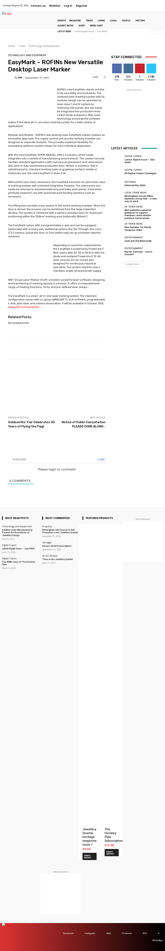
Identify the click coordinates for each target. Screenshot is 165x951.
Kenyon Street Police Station (57, 546)
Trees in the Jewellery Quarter (57, 559)
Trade (21, 46)
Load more (133, 264)
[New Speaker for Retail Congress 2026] (117, 227)
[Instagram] (139, 3)
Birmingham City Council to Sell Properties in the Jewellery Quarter (60, 531)
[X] (154, 3)
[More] (156, 349)
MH (20, 77)
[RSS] (138, 933)
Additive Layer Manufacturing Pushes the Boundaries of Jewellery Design (17, 532)
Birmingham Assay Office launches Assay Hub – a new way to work (141, 199)
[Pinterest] (149, 3)
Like (116, 65)
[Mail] (144, 3)
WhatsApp (157, 940)
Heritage (47, 542)
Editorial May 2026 (135, 185)
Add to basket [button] (87, 856)
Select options (110, 852)
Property (47, 526)
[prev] (154, 31)
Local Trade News (135, 193)
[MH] (11, 77)
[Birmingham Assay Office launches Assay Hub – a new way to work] (117, 196)
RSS (145, 933)
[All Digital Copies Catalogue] (117, 171)
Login (101, 459)
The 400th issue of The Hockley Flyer (18, 563)
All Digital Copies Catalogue (140, 173)
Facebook (68, 933)
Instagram (90, 933)
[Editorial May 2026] (117, 184)
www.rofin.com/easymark (23, 306)
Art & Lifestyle (50, 556)
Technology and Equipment (44, 46)
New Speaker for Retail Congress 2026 (138, 228)
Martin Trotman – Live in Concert (138, 253)
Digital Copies (133, 156)
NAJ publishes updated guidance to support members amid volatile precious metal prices (138, 214)
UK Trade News (133, 207)
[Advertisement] (57, 387)
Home (11, 46)
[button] (94, 5)
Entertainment (134, 237)
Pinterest (127, 933)
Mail (108, 933)
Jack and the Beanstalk (138, 241)
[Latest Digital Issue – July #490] (117, 159)
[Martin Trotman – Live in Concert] (117, 251)
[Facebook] (129, 3)
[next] (160, 31)
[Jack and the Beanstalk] (117, 239)
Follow (128, 65)
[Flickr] (134, 3)
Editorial (130, 182)
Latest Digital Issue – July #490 (90, 31)
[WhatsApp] (159, 3)
